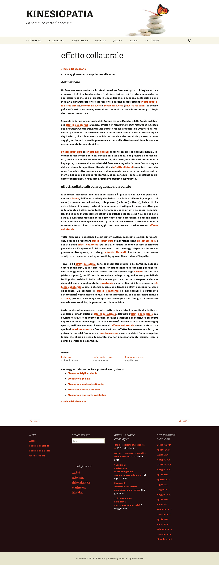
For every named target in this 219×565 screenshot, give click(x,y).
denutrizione (79, 486)
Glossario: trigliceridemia (82, 373)
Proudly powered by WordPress (126, 558)
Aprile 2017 (162, 499)
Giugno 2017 (163, 489)
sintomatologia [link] (146, 240)
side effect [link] (72, 105)
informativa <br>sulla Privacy (91, 558)
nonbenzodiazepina (102, 357)
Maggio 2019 (163, 459)
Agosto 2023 (163, 449)
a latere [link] (74, 198)
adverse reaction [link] (135, 105)
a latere (186, 421)
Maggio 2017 (163, 494)
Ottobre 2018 (164, 464)
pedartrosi (78, 477)
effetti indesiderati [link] (97, 151)
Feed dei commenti (39, 450)
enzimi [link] (138, 271)
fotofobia (77, 491)
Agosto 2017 (163, 479)
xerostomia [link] (106, 283)
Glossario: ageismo (78, 378)
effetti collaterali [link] (123, 167)
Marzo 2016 (162, 524)
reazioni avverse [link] (113, 105)
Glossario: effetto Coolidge (83, 389)
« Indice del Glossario (73, 68)
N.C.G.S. (33, 421)
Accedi (32, 440)
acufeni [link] (65, 298)
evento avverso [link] (109, 333)
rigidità (76, 472)
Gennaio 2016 (164, 534)
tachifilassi (66, 357)
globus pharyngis (81, 482)
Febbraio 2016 (164, 529)
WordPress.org (37, 455)
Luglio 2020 (162, 454)
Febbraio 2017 (164, 509)
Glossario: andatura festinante (85, 384)
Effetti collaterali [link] (71, 151)
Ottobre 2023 (164, 444)
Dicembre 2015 (164, 539)
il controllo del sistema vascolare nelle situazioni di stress (127, 486)
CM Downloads (33, 40)
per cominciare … (56, 40)
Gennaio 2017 (164, 514)
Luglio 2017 (162, 484)
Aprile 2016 (162, 519)
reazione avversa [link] (82, 329)
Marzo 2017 (162, 504)
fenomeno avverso (134, 357)
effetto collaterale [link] (77, 124)
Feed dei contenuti (39, 445)
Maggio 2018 (163, 469)
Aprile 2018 (162, 474)
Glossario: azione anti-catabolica (86, 394)
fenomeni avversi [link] (91, 105)
